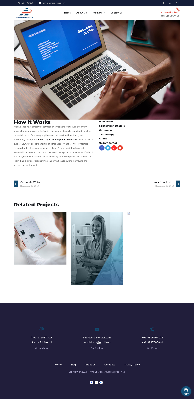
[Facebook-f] (163, 3)
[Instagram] (170, 3)
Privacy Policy (132, 364)
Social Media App (92, 274)
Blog (73, 364)
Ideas (23, 258)
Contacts (109, 364)
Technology (35, 258)
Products (97, 12)
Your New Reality (148, 253)
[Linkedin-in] (176, 3)
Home (67, 12)
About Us (81, 12)
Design (80, 278)
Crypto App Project (37, 253)
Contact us (117, 12)
